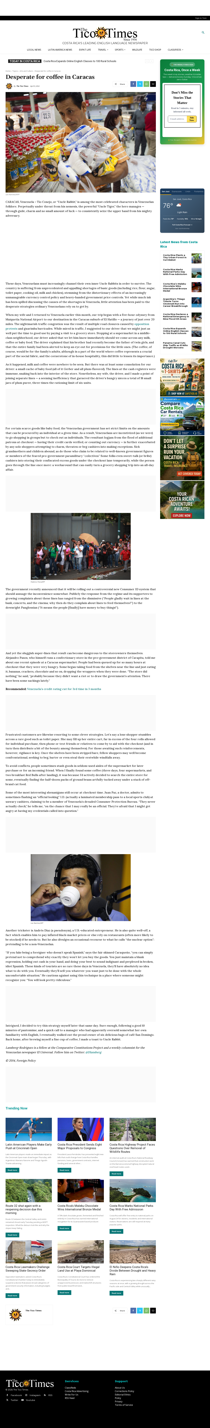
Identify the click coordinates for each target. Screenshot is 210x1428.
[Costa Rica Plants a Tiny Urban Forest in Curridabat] (197, 258)
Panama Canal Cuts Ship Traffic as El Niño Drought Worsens (175, 345)
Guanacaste (177, 191)
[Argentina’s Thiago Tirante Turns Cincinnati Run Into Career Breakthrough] (197, 302)
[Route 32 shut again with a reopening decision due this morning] (29, 1190)
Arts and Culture (26, 71)
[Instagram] (26, 1395)
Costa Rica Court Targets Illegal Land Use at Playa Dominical (79, 1268)
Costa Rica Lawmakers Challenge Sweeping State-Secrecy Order (28, 1268)
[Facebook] (133, 84)
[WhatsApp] (146, 84)
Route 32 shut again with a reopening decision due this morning (24, 1209)
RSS (50, 1395)
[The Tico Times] (10, 86)
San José (165, 191)
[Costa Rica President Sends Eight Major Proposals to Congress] (81, 1129)
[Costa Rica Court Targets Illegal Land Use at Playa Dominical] (81, 1251)
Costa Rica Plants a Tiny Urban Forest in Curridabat (174, 257)
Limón (187, 191)
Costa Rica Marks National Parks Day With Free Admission (131, 1207)
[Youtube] (22, 1400)
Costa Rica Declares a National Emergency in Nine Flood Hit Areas (176, 316)
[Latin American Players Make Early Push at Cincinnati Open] (29, 1129)
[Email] (153, 84)
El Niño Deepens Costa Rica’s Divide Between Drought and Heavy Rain (133, 1270)
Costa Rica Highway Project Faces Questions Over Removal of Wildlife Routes (132, 1148)
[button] (203, 32)
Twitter (14, 1400)
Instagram (35, 1395)
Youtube (30, 1400)
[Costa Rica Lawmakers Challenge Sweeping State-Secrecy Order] (29, 1251)
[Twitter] (140, 84)
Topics (15, 71)
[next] (151, 61)
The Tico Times (22, 86)
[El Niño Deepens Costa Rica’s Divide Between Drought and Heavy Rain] (133, 1251)
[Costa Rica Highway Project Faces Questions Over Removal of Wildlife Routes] (133, 1129)
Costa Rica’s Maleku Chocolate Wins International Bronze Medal (79, 1207)
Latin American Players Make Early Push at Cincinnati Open (29, 1146)
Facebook (16, 1395)
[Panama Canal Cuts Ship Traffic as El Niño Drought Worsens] (197, 346)
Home (8, 71)
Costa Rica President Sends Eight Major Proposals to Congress (79, 61)
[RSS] (45, 1395)
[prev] (147, 61)
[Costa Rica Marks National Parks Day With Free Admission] (133, 1190)
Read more (12, 1170)
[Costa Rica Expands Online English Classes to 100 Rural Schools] (197, 332)
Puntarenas (198, 191)
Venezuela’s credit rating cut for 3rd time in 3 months (64, 689)
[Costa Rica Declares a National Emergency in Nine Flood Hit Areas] (197, 318)
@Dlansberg (93, 1052)
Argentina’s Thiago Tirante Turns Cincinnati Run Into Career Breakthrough (175, 303)
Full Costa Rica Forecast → (182, 225)
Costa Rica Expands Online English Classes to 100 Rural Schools (176, 331)
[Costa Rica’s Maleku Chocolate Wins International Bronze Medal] (81, 1190)
